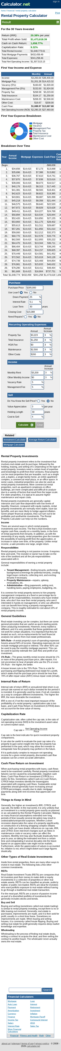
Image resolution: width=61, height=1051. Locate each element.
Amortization (13, 1010)
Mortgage (12, 1001)
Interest (33, 1004)
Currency (12, 1013)
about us (6, 1043)
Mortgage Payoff (37, 1017)
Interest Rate (13, 1026)
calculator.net (33, 1046)
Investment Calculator (15, 440)
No (34, 292)
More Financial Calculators (14, 1030)
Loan (32, 1001)
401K (32, 1023)
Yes (26, 292)
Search (47, 989)
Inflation (33, 1013)
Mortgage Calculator (14, 444)
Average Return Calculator (42, 440)
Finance (11, 1017)
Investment (35, 1010)
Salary (10, 1023)
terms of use (28, 1043)
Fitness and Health (28, 1035)
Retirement (35, 1007)
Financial (14, 1035)
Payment (12, 1007)
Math (41, 1035)
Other (48, 1035)
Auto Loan (12, 1004)
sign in (56, 1)
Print (57, 13)
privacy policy (42, 1043)
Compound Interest (39, 1020)
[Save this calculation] (57, 22)
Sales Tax (34, 1026)
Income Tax (13, 1020)
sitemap (16, 1043)
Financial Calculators (20, 996)
